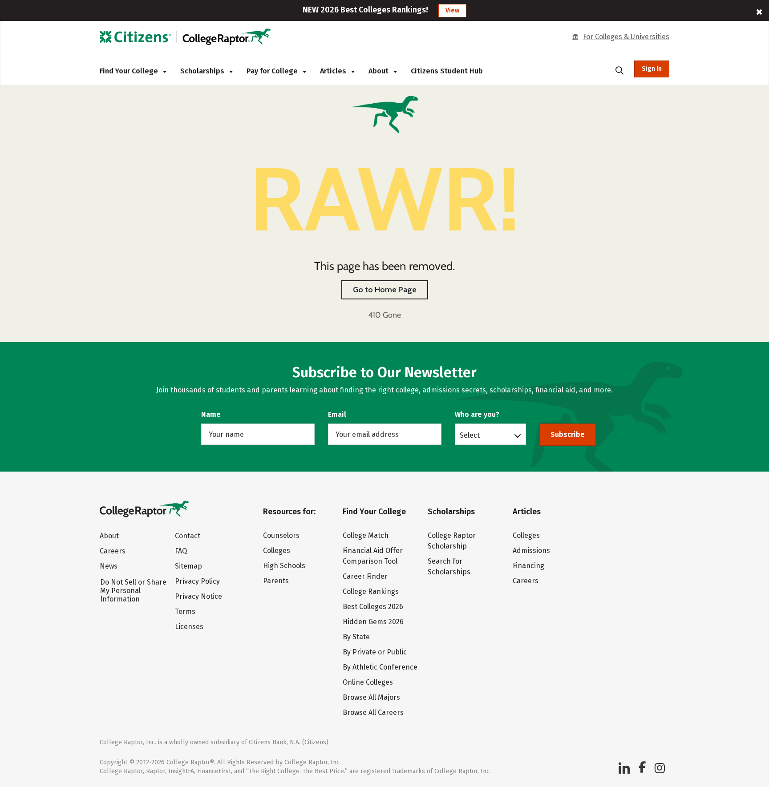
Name (211, 414)
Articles (334, 71)
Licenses (189, 626)
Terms (185, 611)
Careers (112, 551)
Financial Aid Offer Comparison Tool (373, 555)
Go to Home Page (385, 290)
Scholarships (203, 71)
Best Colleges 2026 (373, 606)
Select (470, 435)
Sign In (652, 69)
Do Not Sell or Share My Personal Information (133, 590)
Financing (528, 565)
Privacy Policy (197, 581)
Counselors (281, 535)
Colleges (276, 550)
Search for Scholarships (449, 566)
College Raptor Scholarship (452, 540)
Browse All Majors (371, 697)
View (452, 10)
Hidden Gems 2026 (373, 621)
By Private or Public (375, 652)
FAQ (181, 551)
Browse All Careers (373, 712)
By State (356, 637)
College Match (366, 535)
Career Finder (365, 576)
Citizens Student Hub (447, 71)
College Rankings (371, 591)
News (108, 566)
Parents (276, 581)
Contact (187, 536)
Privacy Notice (198, 596)
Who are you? (477, 414)
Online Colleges (368, 682)
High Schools (284, 565)
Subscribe (567, 434)
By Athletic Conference (380, 667)
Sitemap (188, 566)
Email (337, 414)
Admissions (531, 550)
